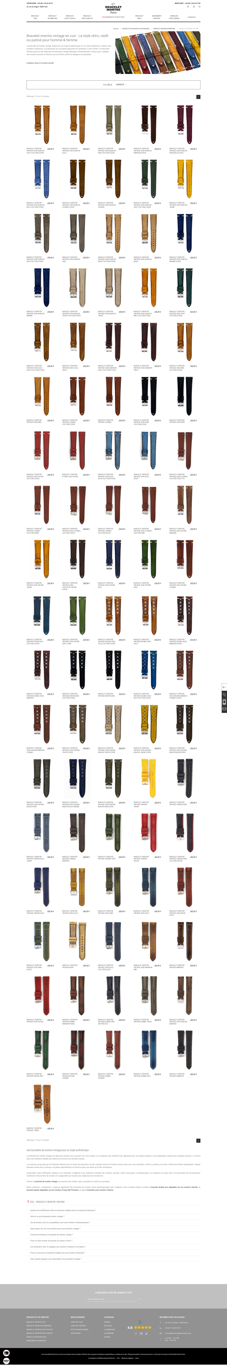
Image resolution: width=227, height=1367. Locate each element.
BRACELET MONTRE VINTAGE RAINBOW (177, 1075)
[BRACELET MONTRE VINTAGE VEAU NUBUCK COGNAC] (113, 179)
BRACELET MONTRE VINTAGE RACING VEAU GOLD (142, 642)
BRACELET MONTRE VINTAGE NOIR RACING (106, 695)
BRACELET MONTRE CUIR (36, 1322)
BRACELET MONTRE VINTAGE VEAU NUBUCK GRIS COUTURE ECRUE (35, 259)
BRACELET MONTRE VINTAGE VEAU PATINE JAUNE (35, 585)
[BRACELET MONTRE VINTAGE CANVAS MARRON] (77, 833)
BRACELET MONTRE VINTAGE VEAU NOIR (177, 421)
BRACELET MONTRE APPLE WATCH (40, 1333)
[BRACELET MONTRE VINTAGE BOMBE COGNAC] (113, 1050)
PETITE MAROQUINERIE (79, 1329)
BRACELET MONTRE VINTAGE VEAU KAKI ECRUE (34, 967)
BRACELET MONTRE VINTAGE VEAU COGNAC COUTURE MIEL (143, 531)
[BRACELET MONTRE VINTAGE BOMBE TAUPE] (149, 996)
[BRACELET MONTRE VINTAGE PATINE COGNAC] (77, 1050)
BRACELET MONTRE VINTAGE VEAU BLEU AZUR (141, 477)
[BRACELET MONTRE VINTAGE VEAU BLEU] (149, 887)
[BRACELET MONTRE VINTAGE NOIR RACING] (113, 670)
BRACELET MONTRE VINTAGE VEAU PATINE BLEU (106, 585)
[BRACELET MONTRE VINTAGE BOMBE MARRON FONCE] (77, 996)
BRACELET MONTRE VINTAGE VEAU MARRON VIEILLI (143, 368)
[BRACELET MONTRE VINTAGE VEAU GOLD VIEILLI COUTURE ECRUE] (42, 342)
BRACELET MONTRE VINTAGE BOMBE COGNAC (105, 1076)
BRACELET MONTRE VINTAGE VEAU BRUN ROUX (177, 913)
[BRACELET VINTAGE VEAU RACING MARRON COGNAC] (42, 724)
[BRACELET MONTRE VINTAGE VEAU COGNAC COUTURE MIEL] (149, 505)
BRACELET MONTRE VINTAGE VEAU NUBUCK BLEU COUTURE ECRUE (35, 205)
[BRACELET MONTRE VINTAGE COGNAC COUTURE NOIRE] (42, 505)
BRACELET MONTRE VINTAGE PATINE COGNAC (70, 1076)
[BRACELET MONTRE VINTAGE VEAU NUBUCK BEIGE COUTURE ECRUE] (113, 233)
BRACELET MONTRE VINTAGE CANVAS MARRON (70, 859)
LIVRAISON (109, 1317)
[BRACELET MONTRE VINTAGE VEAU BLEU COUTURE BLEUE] (113, 941)
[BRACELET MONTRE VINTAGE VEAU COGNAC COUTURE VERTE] (77, 505)
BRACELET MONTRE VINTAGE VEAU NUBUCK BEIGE (143, 259)
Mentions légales (127, 1358)
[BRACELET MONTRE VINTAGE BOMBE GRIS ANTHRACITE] (113, 996)
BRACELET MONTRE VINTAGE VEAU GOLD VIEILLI (70, 368)
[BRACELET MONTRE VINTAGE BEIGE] (77, 941)
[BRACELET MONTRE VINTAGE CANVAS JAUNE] (149, 778)
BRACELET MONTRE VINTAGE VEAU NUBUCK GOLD (71, 151)
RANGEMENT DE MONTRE (36, 1341)
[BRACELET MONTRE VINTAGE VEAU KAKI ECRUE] (42, 941)
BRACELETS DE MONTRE (38, 1317)
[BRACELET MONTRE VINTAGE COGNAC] (113, 396)
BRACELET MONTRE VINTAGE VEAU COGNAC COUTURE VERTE (71, 531)
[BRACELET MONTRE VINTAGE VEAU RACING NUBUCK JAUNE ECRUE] (149, 724)
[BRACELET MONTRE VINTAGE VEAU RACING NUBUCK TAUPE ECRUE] (113, 724)
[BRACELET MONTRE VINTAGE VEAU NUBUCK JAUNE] (184, 179)
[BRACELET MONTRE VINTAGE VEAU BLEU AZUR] (149, 451)
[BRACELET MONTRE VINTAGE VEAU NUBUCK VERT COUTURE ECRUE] (149, 179)
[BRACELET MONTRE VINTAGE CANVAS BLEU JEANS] (42, 833)
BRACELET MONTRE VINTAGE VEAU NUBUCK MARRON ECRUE (143, 151)
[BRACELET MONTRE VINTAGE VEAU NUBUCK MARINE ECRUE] (184, 233)
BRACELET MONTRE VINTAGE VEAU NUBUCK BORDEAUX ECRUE (178, 151)
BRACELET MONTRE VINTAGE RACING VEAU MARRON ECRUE (178, 642)
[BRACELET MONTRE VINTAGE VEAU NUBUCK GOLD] (77, 125)
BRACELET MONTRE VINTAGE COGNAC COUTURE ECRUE (70, 422)
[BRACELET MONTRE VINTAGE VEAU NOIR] (184, 396)
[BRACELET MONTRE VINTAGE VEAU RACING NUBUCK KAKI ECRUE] (113, 778)
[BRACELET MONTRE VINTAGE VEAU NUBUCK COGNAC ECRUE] (77, 179)
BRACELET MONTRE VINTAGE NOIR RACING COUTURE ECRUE (70, 696)
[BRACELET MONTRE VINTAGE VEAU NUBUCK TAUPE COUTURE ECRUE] (77, 288)
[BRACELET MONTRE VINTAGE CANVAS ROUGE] (149, 833)
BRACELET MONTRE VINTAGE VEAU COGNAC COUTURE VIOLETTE (178, 477)
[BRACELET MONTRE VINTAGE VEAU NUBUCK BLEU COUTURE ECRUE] (42, 179)
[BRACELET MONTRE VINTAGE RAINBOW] (184, 1050)
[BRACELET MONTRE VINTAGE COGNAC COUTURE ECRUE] (77, 396)
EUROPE (107, 1337)
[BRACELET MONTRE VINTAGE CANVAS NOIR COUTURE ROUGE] (184, 833)
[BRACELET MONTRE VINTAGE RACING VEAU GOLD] (149, 615)
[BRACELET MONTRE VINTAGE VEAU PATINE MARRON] (184, 505)
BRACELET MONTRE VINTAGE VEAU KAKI (105, 912)
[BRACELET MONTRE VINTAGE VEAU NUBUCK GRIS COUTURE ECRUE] (42, 233)
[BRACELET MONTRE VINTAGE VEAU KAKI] (113, 887)
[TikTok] (146, 1334)
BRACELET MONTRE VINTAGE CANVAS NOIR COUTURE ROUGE (178, 859)
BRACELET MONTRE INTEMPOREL (39, 1326)
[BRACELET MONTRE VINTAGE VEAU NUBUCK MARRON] (184, 996)
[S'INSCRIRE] (194, 6)
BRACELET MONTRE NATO (36, 1337)
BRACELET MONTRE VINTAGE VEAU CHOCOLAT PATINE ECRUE (70, 586)
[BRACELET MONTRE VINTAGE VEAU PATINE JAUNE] (42, 559)
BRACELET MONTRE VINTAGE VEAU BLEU (141, 912)
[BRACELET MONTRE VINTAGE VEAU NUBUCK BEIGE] (149, 233)
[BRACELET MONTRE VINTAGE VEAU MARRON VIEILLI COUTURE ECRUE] (113, 342)
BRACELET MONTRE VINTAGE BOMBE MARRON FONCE (70, 1022)
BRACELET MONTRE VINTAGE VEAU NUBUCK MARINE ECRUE (178, 259)
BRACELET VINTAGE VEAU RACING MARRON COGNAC (35, 750)
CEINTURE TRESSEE (78, 1326)
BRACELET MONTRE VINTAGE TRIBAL (34, 1129)
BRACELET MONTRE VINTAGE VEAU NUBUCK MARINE (35, 314)
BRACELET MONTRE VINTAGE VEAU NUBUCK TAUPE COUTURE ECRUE (71, 314)
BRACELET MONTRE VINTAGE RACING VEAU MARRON (35, 696)
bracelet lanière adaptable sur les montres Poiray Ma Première (53, 1190)
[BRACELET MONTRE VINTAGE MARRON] (184, 941)
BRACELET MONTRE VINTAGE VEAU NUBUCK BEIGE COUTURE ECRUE (107, 259)
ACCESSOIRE (76, 1333)
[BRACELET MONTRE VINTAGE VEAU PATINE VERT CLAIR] (77, 615)
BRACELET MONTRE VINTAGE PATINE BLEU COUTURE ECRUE (35, 642)
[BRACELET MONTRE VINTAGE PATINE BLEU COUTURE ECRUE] (42, 615)
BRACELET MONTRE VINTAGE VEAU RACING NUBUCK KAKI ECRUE (106, 804)
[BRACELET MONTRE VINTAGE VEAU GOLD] (77, 887)
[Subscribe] (138, 1299)
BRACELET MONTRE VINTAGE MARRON (177, 966)
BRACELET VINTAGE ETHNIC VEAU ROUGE (70, 476)
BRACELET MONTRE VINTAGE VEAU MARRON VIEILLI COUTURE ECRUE (107, 368)
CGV (118, 1358)
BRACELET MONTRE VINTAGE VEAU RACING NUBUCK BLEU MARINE (71, 804)
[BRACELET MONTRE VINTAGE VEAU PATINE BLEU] (113, 559)
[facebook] (136, 1334)
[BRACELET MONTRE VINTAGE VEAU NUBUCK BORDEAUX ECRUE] (184, 125)
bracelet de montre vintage (46, 1181)
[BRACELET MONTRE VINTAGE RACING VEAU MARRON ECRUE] (184, 615)
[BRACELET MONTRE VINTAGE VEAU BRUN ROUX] (184, 887)
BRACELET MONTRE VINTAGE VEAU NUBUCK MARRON (178, 1022)
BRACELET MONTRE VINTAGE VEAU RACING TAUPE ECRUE (71, 750)
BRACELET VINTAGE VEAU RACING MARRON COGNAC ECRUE (178, 696)
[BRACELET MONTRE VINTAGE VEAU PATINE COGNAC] (184, 559)
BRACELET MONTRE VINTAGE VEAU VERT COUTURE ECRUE (177, 314)
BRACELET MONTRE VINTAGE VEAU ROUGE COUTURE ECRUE (35, 477)
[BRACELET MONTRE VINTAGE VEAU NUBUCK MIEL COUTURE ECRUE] (149, 288)
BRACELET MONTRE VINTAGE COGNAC (105, 421)
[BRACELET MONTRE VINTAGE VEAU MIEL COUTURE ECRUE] (184, 342)
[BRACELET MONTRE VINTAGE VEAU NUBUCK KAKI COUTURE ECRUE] (113, 125)
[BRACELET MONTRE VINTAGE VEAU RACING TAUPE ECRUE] (77, 724)
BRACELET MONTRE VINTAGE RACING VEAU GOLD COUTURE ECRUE (106, 642)
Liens (137, 1358)
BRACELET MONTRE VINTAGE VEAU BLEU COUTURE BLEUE (106, 967)
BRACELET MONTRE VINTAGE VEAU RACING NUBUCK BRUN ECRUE (178, 750)
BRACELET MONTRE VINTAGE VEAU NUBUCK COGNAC (107, 205)
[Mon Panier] (199, 7)
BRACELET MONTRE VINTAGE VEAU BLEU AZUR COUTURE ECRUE (107, 477)
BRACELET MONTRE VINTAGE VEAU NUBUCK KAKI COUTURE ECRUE (107, 151)
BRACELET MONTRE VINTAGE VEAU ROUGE (35, 1021)
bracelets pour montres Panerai (100, 1190)
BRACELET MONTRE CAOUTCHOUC (40, 1329)
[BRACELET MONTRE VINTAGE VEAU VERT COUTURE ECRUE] (184, 288)
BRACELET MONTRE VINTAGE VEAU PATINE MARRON (177, 531)
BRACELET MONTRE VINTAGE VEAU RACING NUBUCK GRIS (35, 804)
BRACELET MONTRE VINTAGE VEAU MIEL (34, 421)
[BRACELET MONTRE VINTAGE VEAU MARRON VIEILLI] (149, 342)
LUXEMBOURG (109, 1329)
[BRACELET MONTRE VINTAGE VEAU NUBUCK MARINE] (42, 288)
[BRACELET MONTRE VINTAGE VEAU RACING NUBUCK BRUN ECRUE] (184, 724)
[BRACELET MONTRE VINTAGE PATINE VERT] (42, 1050)
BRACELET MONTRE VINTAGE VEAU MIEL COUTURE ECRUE (177, 368)
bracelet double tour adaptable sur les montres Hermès (174, 1187)
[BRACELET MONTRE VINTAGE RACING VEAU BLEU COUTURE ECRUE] (149, 670)
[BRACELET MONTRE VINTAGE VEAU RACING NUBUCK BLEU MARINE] (77, 778)
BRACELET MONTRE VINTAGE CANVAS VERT (107, 858)
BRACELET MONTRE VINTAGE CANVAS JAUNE (141, 804)
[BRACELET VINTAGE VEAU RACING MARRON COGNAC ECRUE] (184, 670)
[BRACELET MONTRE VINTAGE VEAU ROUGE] (42, 996)
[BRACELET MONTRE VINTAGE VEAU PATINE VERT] (149, 559)
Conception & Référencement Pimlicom (101, 1358)
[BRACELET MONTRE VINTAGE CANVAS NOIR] (184, 778)
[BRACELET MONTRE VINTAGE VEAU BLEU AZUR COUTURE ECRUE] (113, 451)
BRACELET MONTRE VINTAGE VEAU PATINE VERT (142, 585)
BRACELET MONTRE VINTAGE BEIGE (70, 966)
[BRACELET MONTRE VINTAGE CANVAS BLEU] (42, 887)
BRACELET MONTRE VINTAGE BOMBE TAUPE (143, 1021)
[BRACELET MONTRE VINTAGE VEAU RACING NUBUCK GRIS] (42, 778)
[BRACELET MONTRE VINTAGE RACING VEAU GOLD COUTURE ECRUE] (113, 615)
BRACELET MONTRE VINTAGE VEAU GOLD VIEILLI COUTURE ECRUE (36, 368)
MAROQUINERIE (78, 1317)
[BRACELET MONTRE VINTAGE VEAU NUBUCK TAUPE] (113, 288)
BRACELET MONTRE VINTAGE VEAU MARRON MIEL (143, 967)
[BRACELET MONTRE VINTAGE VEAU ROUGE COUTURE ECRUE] (42, 451)
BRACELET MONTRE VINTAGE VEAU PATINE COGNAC (177, 585)
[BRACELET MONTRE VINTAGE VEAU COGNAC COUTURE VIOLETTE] (184, 451)
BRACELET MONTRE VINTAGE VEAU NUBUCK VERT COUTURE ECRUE (143, 205)
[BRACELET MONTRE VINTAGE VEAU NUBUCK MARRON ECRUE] (149, 125)
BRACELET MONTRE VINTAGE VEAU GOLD (70, 912)
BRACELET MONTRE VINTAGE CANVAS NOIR (178, 803)
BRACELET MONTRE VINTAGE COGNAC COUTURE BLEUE (105, 531)
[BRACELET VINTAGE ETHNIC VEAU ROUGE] (77, 451)
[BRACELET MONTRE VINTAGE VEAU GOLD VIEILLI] (77, 342)
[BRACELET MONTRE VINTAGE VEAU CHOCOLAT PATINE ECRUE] (77, 559)
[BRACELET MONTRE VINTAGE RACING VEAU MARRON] (42, 670)
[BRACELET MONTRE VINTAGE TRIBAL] (42, 1104)
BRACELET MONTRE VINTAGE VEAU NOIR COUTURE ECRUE (141, 422)
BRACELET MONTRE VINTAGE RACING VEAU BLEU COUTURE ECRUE (142, 696)
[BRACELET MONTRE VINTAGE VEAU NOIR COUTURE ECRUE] (149, 396)
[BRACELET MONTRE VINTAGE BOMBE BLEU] (149, 1050)
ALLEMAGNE (109, 1333)
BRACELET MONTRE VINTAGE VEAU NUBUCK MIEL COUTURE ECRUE (143, 314)
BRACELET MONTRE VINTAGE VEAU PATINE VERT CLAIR (70, 642)
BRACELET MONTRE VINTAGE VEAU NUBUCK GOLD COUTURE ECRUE (35, 151)
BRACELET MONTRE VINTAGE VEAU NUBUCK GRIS (71, 259)
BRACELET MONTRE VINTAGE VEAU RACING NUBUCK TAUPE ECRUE (106, 750)
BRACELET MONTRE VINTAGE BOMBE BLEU (142, 1075)
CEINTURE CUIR (77, 1322)
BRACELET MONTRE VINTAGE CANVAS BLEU (35, 912)
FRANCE (107, 1322)
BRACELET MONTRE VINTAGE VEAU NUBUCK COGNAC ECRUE (71, 205)
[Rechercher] (188, 6)
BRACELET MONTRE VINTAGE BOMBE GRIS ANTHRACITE (106, 1022)
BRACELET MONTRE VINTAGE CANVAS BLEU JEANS (35, 859)
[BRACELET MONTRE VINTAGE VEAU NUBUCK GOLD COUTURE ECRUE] (42, 125)
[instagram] (141, 1334)
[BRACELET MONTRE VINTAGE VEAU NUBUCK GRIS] (77, 233)
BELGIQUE (108, 1326)
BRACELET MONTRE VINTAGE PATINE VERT (35, 1075)
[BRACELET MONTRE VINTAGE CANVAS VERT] (113, 833)
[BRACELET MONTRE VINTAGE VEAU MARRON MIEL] (149, 941)
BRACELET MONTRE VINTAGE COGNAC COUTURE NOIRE (34, 531)
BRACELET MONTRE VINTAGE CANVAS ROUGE (141, 859)
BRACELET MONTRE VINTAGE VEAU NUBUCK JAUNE (178, 205)
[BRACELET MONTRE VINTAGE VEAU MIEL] (42, 396)
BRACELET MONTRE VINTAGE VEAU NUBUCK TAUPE (107, 314)
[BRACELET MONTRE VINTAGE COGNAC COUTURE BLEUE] (113, 505)
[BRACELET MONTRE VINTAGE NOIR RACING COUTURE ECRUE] (77, 670)
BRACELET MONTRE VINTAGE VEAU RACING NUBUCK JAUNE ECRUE (142, 750)
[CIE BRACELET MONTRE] (113, 8)
